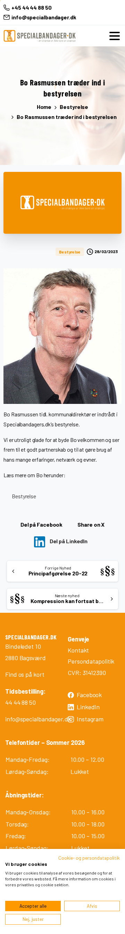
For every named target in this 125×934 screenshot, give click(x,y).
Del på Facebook (41, 524)
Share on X (91, 524)
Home (44, 106)
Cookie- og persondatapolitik (89, 858)
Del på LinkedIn (68, 541)
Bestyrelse (74, 106)
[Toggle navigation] (115, 36)
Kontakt (78, 650)
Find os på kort (24, 674)
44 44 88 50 (20, 702)
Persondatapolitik (91, 661)
